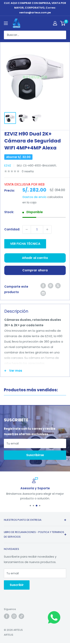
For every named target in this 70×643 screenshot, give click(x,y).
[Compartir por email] (43, 293)
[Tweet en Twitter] (58, 285)
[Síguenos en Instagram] (14, 616)
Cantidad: (12, 229)
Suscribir (17, 585)
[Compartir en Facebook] (43, 285)
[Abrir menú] (6, 23)
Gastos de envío (34, 197)
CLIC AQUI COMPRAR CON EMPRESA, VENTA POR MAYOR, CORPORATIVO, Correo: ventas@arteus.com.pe (35, 7)
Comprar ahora (35, 270)
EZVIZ (7, 165)
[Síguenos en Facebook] (6, 616)
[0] (62, 23)
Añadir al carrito (35, 258)
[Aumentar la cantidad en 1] (47, 229)
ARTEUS (8, 635)
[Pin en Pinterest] (50, 285)
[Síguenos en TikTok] (21, 616)
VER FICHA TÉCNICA (25, 243)
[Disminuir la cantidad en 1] (27, 229)
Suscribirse (35, 455)
